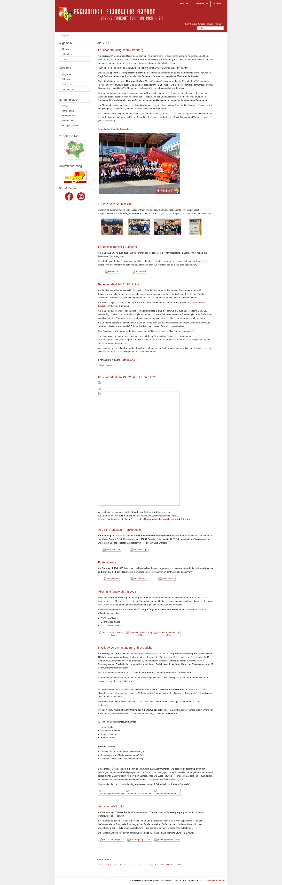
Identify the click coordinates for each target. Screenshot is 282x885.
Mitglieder (66, 74)
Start (99, 864)
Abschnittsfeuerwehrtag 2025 (117, 591)
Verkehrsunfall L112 (111, 806)
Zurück (107, 864)
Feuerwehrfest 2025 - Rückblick (118, 284)
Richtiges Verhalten (71, 125)
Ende (178, 864)
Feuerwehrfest (68, 89)
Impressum (201, 3)
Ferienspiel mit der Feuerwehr (117, 247)
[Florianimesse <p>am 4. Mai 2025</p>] (112, 579)
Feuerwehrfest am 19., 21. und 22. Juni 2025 (127, 377)
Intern (217, 3)
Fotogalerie (67, 54)
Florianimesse (107, 562)
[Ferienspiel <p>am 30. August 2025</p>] (112, 272)
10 (161, 864)
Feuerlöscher (68, 120)
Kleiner (218, 24)
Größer (201, 24)
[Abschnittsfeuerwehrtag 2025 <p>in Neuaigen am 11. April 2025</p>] (112, 634)
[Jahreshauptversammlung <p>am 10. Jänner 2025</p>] (112, 792)
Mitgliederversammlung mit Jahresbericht (125, 647)
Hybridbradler (139, 302)
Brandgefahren (69, 115)
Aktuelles (66, 49)
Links (64, 59)
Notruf (65, 106)
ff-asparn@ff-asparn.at (214, 880)
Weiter (169, 864)
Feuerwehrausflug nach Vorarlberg (120, 50)
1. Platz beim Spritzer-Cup (115, 204)
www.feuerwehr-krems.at (75, 160)
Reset (210, 24)
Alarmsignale (68, 111)
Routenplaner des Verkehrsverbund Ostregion (167, 519)
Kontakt (185, 3)
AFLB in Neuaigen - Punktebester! (120, 529)
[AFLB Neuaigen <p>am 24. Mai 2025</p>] (112, 550)
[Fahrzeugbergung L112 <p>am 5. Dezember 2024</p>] (112, 840)
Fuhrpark (66, 79)
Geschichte (67, 84)
